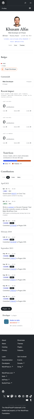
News (4, 344)
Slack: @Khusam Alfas (17, 41)
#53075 (14, 193)
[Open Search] (25, 3)
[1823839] (13, 242)
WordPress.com (8, 373)
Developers (6, 363)
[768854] (13, 269)
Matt (4, 376)
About (4, 340)
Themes (20, 344)
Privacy (4, 350)
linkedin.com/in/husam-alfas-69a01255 (16, 39)
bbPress (6, 380)
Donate (20, 363)
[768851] (13, 280)
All (8, 177)
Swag (20, 367)
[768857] (13, 258)
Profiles (4, 8)
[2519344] (13, 225)
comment (11, 207)
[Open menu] (31, 3)
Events (19, 360)
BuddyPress (7, 383)
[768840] (13, 301)
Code (13, 177)
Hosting (4, 347)
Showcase (21, 340)
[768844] (13, 290)
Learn (4, 357)
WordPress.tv (7, 367)
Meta (18, 177)
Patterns (20, 350)
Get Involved (21, 357)
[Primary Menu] (29, 8)
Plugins (6, 309)
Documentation (7, 360)
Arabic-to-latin (15, 320)
